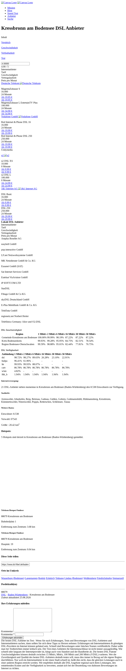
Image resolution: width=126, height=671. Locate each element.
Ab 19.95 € (6, 97)
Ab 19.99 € (6, 130)
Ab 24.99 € (6, 183)
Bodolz (41, 578)
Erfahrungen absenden (12, 637)
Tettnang (59, 578)
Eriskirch (50, 578)
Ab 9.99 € (6, 169)
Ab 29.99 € (6, 216)
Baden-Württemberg (18, 594)
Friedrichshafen (104, 578)
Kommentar (7, 631)
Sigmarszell (118, 578)
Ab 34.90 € (6, 111)
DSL (3, 594)
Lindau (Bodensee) (73, 578)
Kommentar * (8, 634)
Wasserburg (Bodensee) (12, 578)
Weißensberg (90, 578)
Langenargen (31, 578)
